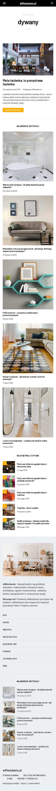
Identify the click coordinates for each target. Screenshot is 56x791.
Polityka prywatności (35, 775)
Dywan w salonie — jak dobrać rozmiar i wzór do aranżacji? (24, 377)
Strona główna (11, 775)
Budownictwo (10, 644)
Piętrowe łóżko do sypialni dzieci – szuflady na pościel (32, 479)
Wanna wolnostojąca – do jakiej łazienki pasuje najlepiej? (23, 185)
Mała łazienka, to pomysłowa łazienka (23, 82)
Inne (5, 666)
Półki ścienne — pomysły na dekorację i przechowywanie (20, 313)
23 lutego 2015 (23, 498)
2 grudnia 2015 (23, 484)
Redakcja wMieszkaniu (32, 89)
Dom (5, 615)
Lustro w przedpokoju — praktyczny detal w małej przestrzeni (25, 441)
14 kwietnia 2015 (24, 511)
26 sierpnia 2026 (10, 191)
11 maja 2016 (22, 470)
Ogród (6, 622)
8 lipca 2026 (8, 319)
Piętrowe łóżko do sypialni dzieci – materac (32, 493)
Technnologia (10, 659)
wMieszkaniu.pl (28, 3)
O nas (9, 778)
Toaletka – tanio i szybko (27, 508)
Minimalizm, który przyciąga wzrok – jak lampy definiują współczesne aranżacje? (27, 249)
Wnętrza (7, 630)
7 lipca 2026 (8, 383)
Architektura (10, 637)
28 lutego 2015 (23, 527)
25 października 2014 (12, 89)
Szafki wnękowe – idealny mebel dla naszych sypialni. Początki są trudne (33, 522)
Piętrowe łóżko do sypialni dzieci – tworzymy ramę (32, 465)
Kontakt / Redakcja (27, 778)
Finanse (6, 651)
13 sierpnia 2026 (10, 255)
